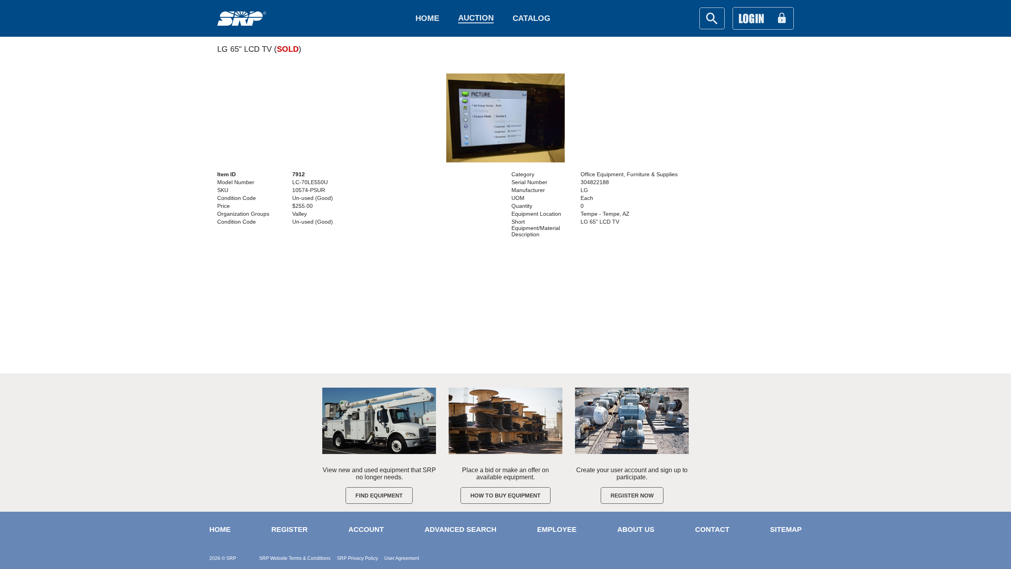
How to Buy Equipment (505, 495)
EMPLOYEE (557, 529)
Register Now (632, 495)
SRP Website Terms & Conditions (295, 558)
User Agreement (401, 558)
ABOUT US (635, 529)
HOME (220, 529)
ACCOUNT (366, 529)
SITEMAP (786, 529)
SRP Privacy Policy (357, 558)
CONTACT (712, 529)
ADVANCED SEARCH (460, 529)
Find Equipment (379, 495)
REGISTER (289, 529)
